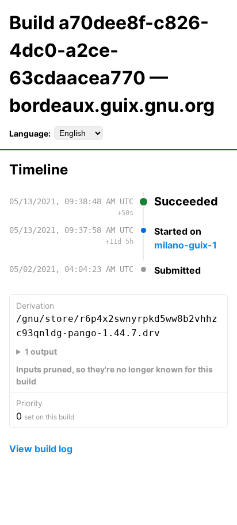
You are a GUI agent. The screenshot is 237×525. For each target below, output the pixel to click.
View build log (40, 448)
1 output (41, 351)
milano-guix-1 (185, 245)
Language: (30, 133)
